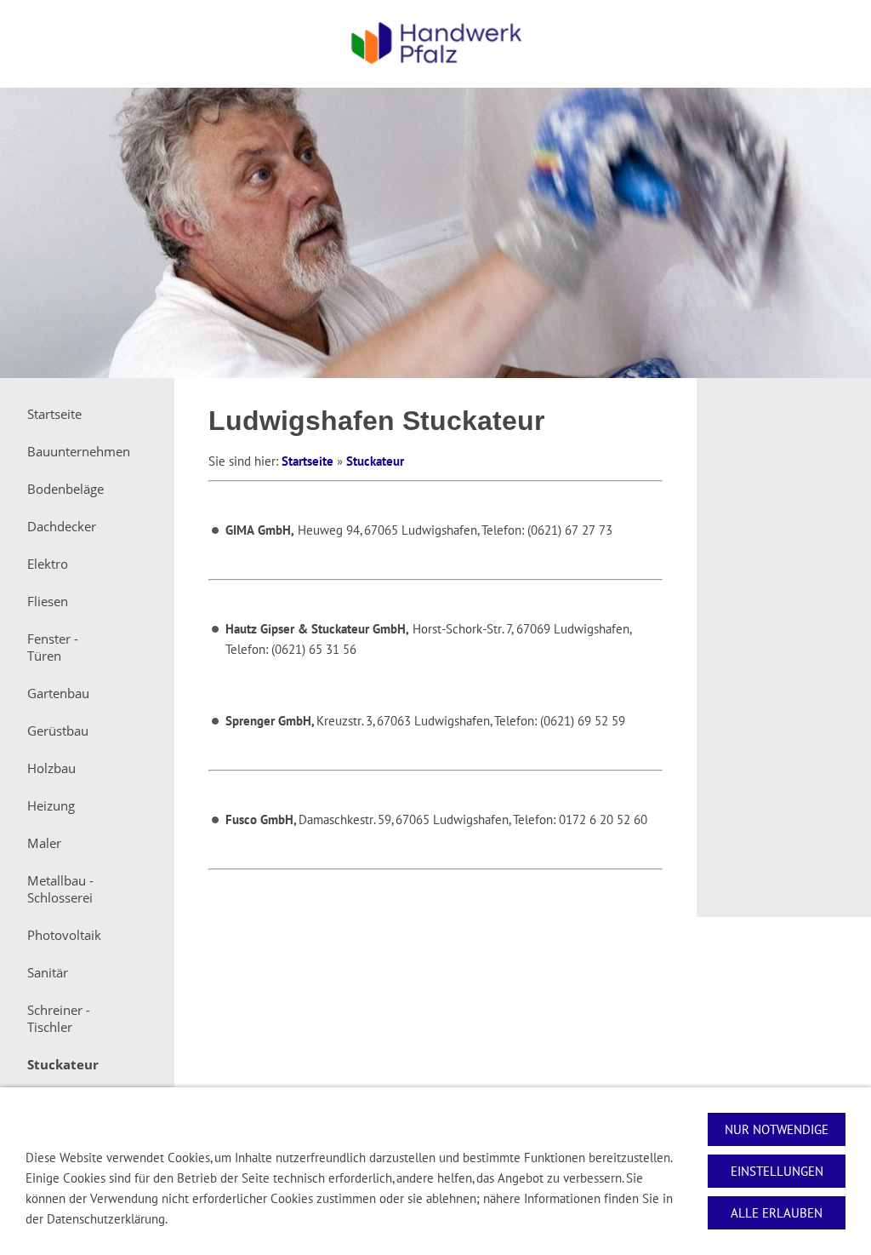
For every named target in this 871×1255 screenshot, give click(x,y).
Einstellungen (777, 1171)
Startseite (307, 461)
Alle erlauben (777, 1213)
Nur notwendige (776, 1129)
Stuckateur (375, 461)
